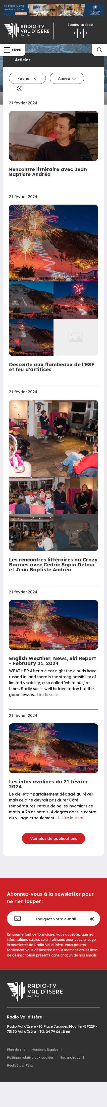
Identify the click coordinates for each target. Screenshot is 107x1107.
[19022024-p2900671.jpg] (53, 438)
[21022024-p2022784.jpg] (31, 300)
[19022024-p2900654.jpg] (76, 495)
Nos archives (70, 1057)
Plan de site (17, 1049)
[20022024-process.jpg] (53, 243)
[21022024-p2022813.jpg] (31, 337)
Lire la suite (47, 694)
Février (24, 78)
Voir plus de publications (53, 838)
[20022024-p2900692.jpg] (31, 533)
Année (64, 78)
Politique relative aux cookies (31, 1057)
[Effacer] (18, 88)
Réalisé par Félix (20, 1065)
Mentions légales (45, 1049)
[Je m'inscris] (92, 918)
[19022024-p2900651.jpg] (31, 495)
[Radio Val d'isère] (27, 31)
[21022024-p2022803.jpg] (76, 300)
